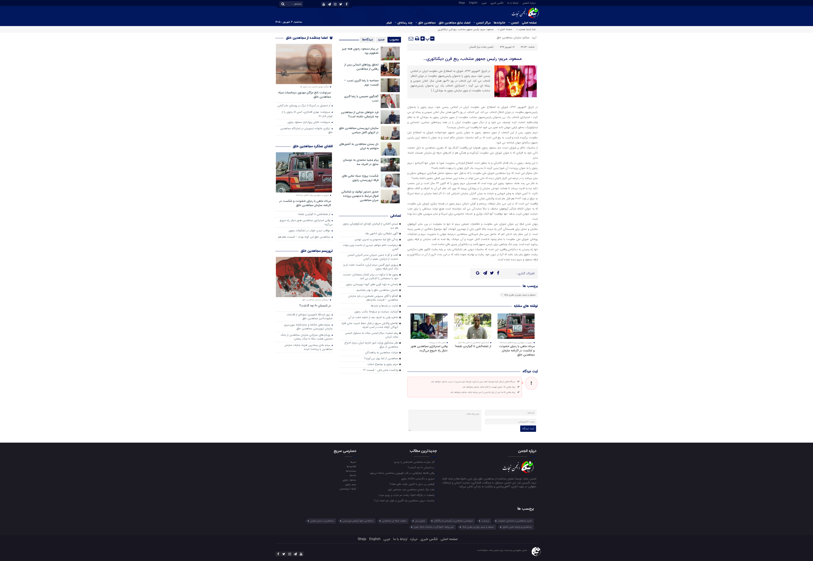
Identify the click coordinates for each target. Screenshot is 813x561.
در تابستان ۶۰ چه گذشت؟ (315, 305)
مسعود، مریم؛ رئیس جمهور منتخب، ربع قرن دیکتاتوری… (472, 58)
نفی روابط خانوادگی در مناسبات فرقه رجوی (434, 527)
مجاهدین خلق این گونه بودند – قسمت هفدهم (304, 237)
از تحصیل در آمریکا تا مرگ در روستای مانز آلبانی (304, 106)
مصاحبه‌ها (351, 471)
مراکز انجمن (483, 22)
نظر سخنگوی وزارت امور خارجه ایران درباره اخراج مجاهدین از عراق (371, 345)
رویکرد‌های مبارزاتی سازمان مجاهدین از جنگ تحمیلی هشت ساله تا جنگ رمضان (307, 337)
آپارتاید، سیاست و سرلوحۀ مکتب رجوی (376, 312)
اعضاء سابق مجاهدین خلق (454, 22)
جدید (381, 39)
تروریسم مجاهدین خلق (317, 250)
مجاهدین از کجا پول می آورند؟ (381, 359)
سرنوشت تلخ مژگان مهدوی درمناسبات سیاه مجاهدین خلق (304, 94)
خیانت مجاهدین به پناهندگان (381, 353)
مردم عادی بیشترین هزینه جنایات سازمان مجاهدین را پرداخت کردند (308, 347)
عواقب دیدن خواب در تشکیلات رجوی (310, 231)
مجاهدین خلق (427, 22)
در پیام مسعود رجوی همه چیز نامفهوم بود (360, 50)
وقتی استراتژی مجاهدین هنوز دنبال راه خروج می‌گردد (429, 348)
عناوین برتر (420, 521)
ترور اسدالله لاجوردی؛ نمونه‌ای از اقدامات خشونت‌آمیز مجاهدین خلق (310, 317)
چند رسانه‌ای (404, 22)
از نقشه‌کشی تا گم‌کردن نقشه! (473, 346)
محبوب (394, 39)
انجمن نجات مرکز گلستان (481, 47)
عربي (484, 2)
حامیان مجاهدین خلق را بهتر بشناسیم (377, 290)
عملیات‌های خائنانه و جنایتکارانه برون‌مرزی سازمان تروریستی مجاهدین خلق (308, 327)
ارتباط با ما (512, 2)
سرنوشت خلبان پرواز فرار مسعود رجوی (309, 122)
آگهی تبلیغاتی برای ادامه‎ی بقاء (381, 234)
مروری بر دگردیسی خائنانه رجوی (418, 478)
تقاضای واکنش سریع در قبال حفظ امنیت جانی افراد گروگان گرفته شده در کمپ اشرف (369, 325)
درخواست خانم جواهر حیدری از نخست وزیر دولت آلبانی (370, 247)
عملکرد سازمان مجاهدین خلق (513, 37)
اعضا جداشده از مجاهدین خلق (307, 37)
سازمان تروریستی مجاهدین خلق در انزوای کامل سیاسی (359, 130)
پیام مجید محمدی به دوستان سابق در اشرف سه (361, 162)
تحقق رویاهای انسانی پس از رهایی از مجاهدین (361, 66)
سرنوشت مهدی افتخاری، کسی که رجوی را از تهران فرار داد (307, 114)
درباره (414, 539)
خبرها (353, 462)
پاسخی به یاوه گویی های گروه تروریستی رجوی (372, 285)
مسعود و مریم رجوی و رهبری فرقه (520, 295)
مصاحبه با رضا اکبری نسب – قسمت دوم (361, 82)
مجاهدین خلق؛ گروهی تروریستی (358, 521)
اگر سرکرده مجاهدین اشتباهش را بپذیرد (414, 462)
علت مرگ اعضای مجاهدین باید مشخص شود (411, 489)
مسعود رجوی (349, 480)
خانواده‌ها (499, 22)
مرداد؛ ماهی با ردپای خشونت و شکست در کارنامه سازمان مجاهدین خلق (517, 350)
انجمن (515, 22)
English (473, 2)
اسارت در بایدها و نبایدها (384, 306)
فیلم (389, 22)
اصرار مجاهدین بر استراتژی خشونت (515, 521)
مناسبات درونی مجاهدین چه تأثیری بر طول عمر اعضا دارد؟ (404, 500)
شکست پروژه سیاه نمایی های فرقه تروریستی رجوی (360, 177)
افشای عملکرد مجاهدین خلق (313, 146)
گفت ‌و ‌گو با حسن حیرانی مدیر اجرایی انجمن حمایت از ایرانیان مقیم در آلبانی (372, 257)
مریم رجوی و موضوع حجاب (382, 364)
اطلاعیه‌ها (351, 466)
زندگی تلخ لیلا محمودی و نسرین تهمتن (376, 240)
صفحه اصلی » (505, 29)
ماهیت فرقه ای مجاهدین (394, 521)
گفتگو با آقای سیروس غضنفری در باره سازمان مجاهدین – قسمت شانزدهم (373, 298)
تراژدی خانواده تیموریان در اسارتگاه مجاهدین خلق (306, 131)
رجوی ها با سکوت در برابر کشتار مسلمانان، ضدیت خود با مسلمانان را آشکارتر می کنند (370, 277)
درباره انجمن (529, 2)
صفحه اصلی (529, 22)
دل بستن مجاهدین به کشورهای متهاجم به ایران (359, 146)
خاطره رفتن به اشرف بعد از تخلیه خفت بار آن (373, 318)
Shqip (462, 2)
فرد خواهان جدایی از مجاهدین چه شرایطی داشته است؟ (360, 114)
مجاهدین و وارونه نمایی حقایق (517, 527)
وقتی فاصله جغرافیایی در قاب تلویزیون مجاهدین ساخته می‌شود (402, 473)
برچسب (485, 521)
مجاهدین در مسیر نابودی (322, 521)
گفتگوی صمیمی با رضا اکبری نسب (361, 98)
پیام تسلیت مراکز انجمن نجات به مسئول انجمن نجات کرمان (371, 335)
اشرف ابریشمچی (347, 488)
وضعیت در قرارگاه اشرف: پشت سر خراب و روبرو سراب (407, 495)
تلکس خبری (497, 2)
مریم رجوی (350, 484)
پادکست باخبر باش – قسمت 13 (380, 370)
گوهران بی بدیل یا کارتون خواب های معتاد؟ (412, 484)
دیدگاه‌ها (367, 39)
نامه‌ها (353, 475)
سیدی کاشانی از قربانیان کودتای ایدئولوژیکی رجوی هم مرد (370, 226)
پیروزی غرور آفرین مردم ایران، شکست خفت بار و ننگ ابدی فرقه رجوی (370, 267)
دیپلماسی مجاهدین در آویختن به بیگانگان (453, 521)
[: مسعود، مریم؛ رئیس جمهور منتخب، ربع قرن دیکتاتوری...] (411, 38)
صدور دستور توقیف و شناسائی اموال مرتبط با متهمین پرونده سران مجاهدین (360, 195)
